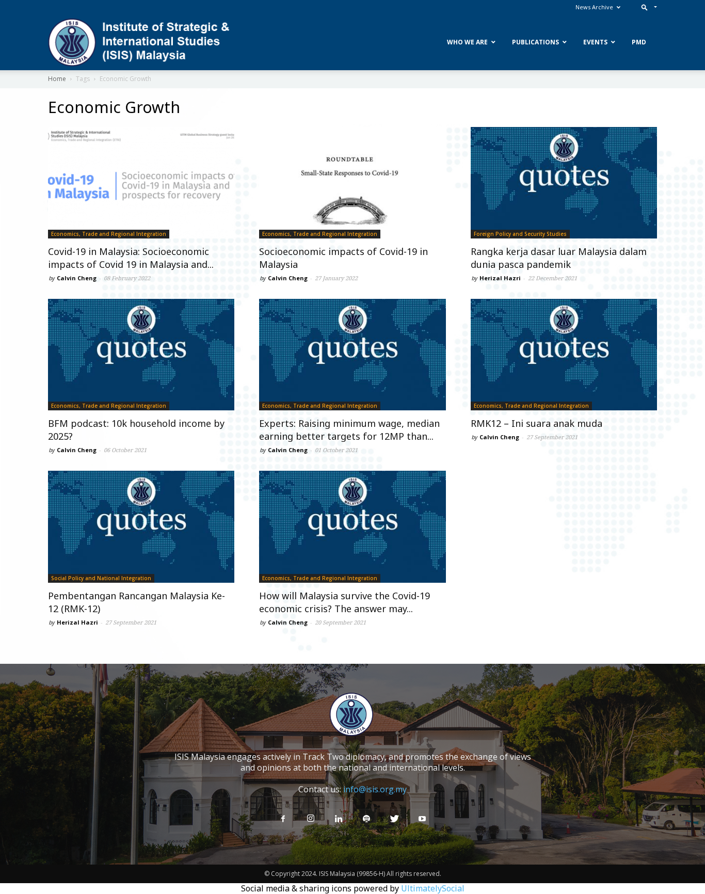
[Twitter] (394, 819)
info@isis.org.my (375, 789)
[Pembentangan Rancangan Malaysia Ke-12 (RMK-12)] (141, 526)
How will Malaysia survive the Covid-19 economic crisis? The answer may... (344, 602)
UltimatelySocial (432, 888)
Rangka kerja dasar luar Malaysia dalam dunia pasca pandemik (559, 257)
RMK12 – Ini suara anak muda (536, 423)
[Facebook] (283, 819)
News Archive (594, 7)
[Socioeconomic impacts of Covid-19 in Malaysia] (352, 182)
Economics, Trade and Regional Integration (108, 233)
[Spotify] (366, 819)
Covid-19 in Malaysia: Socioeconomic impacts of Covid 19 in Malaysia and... (131, 257)
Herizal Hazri (500, 278)
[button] (647, 7)
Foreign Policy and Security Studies (520, 233)
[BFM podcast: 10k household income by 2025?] (141, 354)
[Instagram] (310, 818)
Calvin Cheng (77, 278)
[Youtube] (422, 819)
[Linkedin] (338, 819)
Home (57, 78)
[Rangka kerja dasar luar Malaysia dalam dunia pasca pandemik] (564, 182)
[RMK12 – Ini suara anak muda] (564, 354)
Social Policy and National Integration (101, 578)
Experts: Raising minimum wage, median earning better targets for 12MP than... (349, 429)
